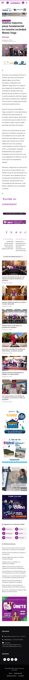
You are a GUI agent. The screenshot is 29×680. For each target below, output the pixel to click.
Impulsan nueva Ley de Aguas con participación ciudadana (12, 326)
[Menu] (2, 2)
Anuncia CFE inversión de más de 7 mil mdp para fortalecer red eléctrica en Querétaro (13, 279)
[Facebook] (4, 659)
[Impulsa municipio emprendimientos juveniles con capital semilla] (14, 363)
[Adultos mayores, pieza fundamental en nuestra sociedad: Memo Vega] (14, 50)
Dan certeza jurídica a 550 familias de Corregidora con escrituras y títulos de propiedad (13, 398)
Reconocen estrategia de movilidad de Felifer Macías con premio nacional (13, 350)
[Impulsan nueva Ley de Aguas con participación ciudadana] (14, 316)
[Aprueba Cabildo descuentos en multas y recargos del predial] (14, 293)
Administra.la (18, 673)
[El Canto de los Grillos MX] (15, 2)
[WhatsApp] (15, 659)
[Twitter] (8, 659)
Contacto (21, 676)
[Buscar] (26, 2)
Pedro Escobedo (6, 20)
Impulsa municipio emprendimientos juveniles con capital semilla (13, 373)
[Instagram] (12, 659)
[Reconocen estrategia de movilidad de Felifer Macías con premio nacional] (14, 340)
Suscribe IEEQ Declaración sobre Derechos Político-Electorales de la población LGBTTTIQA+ (7, 245)
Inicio (10, 673)
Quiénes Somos (11, 676)
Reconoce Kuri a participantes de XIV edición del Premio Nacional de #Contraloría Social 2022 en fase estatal (21, 246)
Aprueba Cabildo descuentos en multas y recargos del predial (14, 303)
